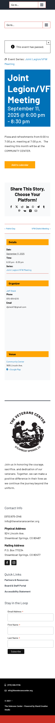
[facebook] (7, 562)
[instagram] (13, 562)
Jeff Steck (11, 291)
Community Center (15, 361)
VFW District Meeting (40, 228)
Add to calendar (19, 164)
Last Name (14, 638)
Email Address (15, 611)
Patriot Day (10, 228)
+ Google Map (15, 369)
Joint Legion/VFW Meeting (18, 270)
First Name (14, 624)
